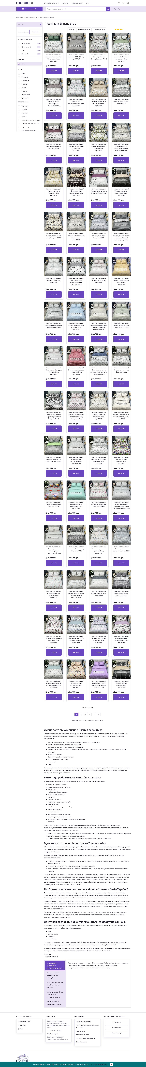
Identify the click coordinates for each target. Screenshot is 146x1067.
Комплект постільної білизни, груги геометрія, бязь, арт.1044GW (76, 460)
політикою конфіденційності (98, 1064)
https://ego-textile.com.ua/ (61, 825)
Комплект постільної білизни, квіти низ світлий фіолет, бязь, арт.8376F (121, 639)
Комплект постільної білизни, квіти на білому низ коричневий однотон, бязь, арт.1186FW (76, 595)
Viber (21, 1029)
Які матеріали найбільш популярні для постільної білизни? (55, 994)
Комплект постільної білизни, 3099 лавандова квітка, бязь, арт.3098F (76, 102)
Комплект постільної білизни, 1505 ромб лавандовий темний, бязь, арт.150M (99, 684)
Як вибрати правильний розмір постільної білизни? (55, 984)
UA (119, 9)
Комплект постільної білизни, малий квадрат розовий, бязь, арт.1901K (53, 371)
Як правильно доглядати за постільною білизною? (55, 965)
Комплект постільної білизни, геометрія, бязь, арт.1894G (121, 593)
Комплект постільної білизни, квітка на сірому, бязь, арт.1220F (121, 549)
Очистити (35, 32)
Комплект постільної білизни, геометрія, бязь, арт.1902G (99, 236)
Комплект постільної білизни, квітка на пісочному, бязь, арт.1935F (53, 192)
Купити (54, 71)
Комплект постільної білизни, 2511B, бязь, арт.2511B (99, 280)
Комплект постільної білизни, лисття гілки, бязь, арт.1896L (121, 370)
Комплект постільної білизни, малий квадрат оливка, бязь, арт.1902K (121, 325)
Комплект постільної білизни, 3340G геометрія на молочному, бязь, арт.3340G (53, 103)
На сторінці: (99, 29)
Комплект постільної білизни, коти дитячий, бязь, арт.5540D (99, 504)
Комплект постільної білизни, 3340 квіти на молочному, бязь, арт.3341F (121, 58)
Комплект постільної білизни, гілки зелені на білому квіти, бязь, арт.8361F (54, 58)
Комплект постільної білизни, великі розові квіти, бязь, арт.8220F (53, 236)
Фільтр (71, 29)
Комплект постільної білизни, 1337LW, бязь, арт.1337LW (76, 57)
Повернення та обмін (83, 1021)
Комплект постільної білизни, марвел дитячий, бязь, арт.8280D (121, 460)
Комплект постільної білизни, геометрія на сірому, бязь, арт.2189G (76, 147)
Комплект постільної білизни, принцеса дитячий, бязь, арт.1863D (53, 594)
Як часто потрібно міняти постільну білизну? (53, 975)
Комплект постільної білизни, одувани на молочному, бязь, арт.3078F (99, 102)
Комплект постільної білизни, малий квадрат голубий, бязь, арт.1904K (76, 326)
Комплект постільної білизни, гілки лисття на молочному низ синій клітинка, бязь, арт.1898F (98, 372)
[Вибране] (123, 3)
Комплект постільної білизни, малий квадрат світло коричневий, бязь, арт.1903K (98, 326)
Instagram (117, 1028)
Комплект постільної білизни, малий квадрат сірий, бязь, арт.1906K (53, 325)
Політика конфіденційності (85, 1038)
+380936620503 (24, 1021)
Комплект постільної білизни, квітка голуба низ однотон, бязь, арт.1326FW (76, 639)
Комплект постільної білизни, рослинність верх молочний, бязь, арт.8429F (53, 684)
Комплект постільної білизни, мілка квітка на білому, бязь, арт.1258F (99, 191)
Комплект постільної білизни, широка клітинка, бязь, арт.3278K (121, 684)
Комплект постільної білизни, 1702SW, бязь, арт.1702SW (121, 101)
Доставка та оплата (51, 3)
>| (98, 714)
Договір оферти (81, 1042)
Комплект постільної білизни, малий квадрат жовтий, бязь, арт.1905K (121, 281)
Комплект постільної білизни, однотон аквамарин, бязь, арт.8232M (76, 505)
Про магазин (80, 1031)
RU (115, 9)
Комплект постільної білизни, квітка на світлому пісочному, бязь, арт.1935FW (121, 147)
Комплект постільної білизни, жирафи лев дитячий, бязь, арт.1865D (99, 550)
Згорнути (47, 954)
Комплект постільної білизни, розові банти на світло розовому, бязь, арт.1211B (76, 416)
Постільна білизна (31, 17)
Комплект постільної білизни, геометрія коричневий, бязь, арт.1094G (121, 192)
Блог (87, 3)
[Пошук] (108, 9)
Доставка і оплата (82, 1035)
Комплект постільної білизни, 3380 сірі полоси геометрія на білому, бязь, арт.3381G (121, 505)
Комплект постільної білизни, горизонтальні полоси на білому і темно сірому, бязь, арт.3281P (121, 238)
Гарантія (65, 3)
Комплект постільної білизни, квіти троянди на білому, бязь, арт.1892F (54, 639)
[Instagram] (32, 3)
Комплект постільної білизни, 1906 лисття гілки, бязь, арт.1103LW (54, 459)
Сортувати (84, 29)
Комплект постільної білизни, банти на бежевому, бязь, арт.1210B (99, 416)
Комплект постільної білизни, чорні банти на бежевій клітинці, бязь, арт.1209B (121, 416)
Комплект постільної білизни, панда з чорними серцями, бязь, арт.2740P (76, 281)
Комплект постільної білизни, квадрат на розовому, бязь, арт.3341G (99, 639)
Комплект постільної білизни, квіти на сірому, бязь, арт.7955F (98, 57)
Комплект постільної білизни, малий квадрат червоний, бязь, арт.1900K (76, 371)
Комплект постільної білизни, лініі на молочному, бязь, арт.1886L (76, 684)
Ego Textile (19, 17)
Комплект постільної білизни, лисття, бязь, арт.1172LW (98, 593)
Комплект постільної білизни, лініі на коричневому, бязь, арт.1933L (76, 192)
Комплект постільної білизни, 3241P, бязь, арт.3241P (53, 280)
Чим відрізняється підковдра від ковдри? (54, 1003)
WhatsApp (22, 1025)
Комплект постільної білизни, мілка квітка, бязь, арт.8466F (53, 146)
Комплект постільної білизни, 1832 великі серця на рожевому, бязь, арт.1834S (53, 416)
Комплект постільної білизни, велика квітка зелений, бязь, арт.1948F (98, 147)
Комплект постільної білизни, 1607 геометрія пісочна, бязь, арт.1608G (76, 237)
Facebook (117, 1022)
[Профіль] (119, 3)
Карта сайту (116, 1033)
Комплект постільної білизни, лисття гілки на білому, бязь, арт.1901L (98, 460)
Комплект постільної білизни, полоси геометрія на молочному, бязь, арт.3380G (53, 551)
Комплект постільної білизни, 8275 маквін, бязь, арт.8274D (53, 504)
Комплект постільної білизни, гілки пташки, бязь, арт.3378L (76, 549)
